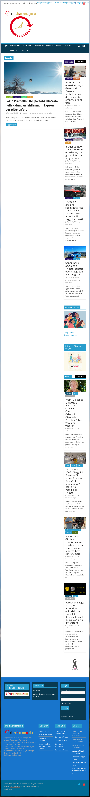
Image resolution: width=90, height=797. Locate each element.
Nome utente (66, 690)
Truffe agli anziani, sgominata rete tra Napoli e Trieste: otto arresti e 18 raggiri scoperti (74, 210)
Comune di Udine (61, 740)
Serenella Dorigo (70, 498)
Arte (68, 465)
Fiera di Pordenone (45, 735)
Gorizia (76, 79)
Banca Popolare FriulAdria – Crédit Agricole (45, 746)
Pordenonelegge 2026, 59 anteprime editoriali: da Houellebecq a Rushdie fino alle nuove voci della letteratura (74, 612)
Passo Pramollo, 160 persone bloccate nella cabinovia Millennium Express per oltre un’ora (32, 105)
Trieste (76, 198)
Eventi (68, 46)
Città (58, 46)
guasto (41, 113)
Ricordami (67, 703)
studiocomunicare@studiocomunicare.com (79, 770)
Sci (51, 113)
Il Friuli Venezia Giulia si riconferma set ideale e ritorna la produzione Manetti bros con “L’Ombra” (74, 545)
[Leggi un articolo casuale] (83, 46)
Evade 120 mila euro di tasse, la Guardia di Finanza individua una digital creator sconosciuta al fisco (74, 92)
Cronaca (50, 46)
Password (64, 697)
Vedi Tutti (80, 62)
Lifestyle (24, 51)
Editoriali (39, 46)
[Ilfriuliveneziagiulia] (6, 46)
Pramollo (46, 113)
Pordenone (77, 140)
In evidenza (15, 46)
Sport (24, 97)
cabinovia (35, 113)
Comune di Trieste (61, 737)
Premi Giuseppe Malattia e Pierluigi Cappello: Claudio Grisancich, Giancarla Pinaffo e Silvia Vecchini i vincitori (74, 412)
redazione (25, 113)
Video (75, 532)
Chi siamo (14, 51)
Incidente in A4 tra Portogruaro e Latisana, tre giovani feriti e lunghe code (74, 152)
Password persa (67, 717)
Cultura (69, 393)
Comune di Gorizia (61, 750)
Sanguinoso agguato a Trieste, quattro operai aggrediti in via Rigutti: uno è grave (74, 270)
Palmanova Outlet (45, 731)
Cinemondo (70, 530)
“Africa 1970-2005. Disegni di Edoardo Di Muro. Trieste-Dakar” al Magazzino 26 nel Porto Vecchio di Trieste (74, 481)
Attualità (26, 46)
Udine (30, 97)
